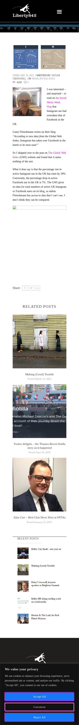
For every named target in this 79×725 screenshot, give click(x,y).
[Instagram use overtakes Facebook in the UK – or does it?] (39, 57)
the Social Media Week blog (56, 102)
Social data (47, 79)
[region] (39, 694)
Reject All (40, 717)
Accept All (39, 696)
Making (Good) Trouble (39, 374)
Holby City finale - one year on (46, 549)
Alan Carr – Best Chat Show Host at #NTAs (39, 517)
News (35, 79)
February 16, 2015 (23, 75)
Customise (39, 707)
